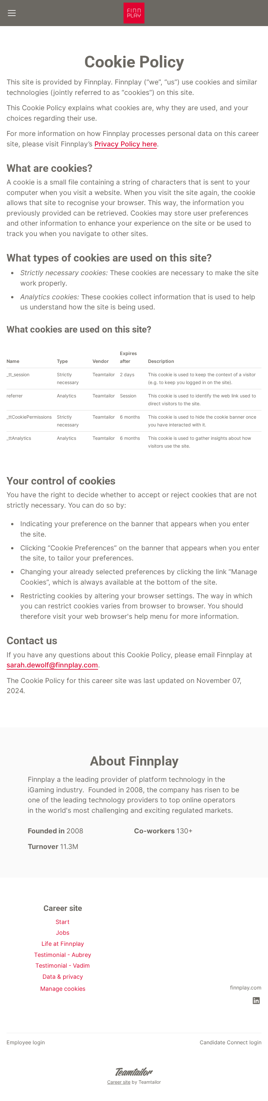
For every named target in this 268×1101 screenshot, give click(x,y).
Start (63, 921)
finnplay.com (245, 987)
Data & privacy (62, 976)
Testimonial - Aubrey (62, 954)
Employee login (26, 1042)
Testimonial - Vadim (62, 965)
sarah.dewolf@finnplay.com (52, 665)
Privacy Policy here (125, 144)
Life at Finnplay (63, 943)
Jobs (62, 932)
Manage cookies (62, 988)
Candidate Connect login (230, 1042)
